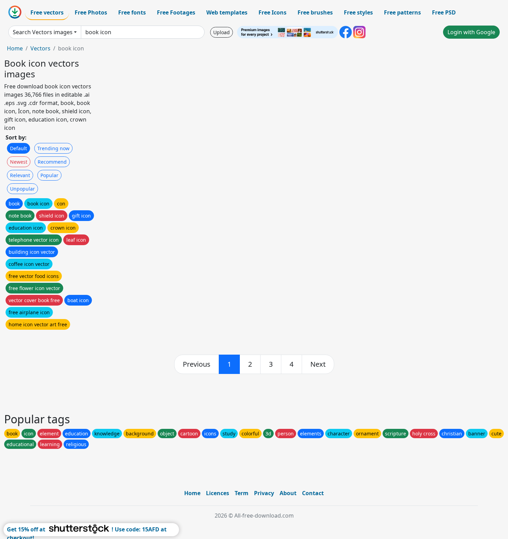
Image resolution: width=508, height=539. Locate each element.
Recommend (52, 161)
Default (18, 148)
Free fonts (132, 12)
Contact (313, 493)
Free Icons (272, 12)
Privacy (264, 493)
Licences (217, 493)
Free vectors (47, 12)
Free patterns (402, 12)
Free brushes (315, 12)
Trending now (53, 148)
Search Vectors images (43, 32)
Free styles (358, 12)
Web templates (226, 12)
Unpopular (22, 188)
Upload (221, 32)
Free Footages (176, 12)
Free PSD (444, 12)
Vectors (40, 48)
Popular (49, 175)
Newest (18, 161)
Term (241, 493)
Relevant (20, 175)
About (288, 493)
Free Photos (91, 12)
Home (15, 48)
